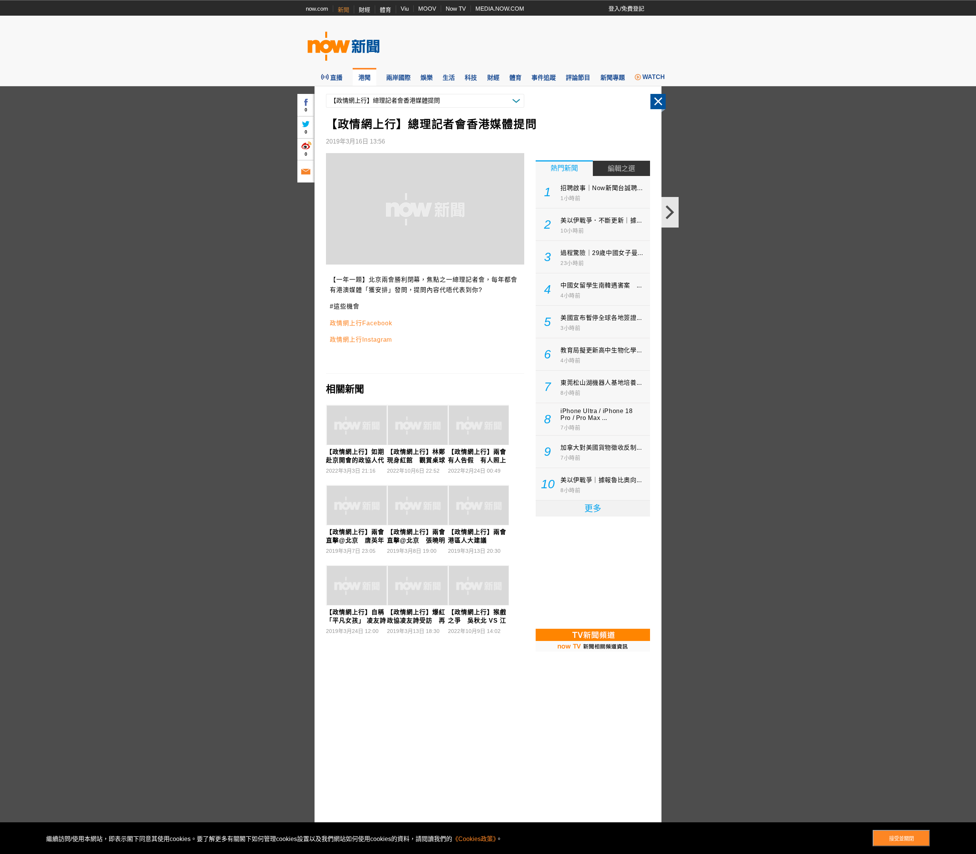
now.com (317, 8)
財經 (364, 9)
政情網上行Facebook (361, 323)
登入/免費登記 (626, 8)
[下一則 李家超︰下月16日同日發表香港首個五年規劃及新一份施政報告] (670, 212)
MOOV (427, 8)
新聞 (343, 9)
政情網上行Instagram (361, 339)
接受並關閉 (901, 838)
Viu (405, 8)
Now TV (456, 8)
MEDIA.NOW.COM (499, 8)
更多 (592, 508)
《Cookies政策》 (474, 839)
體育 (385, 9)
